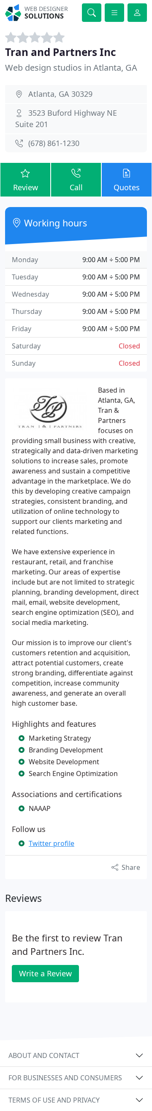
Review (25, 187)
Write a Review (45, 973)
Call (76, 187)
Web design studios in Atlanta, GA (71, 67)
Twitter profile (51, 843)
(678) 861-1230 (53, 143)
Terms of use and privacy (54, 1100)
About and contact (43, 1055)
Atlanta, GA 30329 (60, 94)
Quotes (127, 187)
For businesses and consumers (65, 1077)
